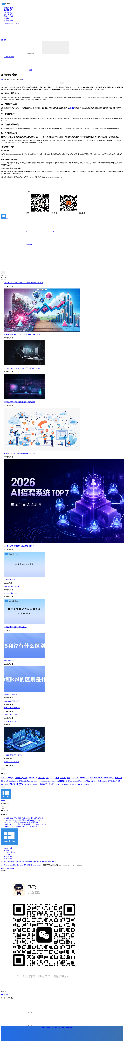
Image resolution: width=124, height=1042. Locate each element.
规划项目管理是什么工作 (11, 721)
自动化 (44, 861)
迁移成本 (82, 781)
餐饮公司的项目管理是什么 (12, 708)
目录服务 (49, 861)
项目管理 (71, 108)
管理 (75, 781)
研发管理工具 (42, 781)
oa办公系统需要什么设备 (11, 586)
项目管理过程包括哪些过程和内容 (14, 755)
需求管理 (104, 781)
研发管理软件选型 (51, 781)
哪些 (4, 781)
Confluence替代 (7, 778)
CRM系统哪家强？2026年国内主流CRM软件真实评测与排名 (22, 820)
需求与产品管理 (8, 16)
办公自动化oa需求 (9, 579)
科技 (23, 79)
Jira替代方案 (7, 12)
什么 (118, 778)
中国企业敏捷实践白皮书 (11, 23)
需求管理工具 (114, 781)
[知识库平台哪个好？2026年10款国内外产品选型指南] (42, 450)
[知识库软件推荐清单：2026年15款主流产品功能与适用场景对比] (42, 331)
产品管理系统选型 (97, 778)
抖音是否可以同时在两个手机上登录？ (15, 627)
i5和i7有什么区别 (9, 660)
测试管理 (33, 861)
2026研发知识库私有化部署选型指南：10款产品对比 (19, 402)
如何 (10, 781)
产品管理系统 (84, 778)
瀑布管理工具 (25, 781)
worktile (3, 79)
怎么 (16, 781)
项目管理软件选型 (81, 784)
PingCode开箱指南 (9, 852)
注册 (5, 40)
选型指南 (93, 780)
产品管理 (15, 861)
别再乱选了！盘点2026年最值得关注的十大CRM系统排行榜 (21, 826)
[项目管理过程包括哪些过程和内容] (24, 752)
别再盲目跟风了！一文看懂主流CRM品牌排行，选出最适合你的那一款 (25, 824)
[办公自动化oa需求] (24, 576)
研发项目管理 (8, 10)
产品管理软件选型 (109, 778)
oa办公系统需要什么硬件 (11, 593)
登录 (2, 40)
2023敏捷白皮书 (8, 848)
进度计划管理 (8, 14)
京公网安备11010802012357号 (22, 865)
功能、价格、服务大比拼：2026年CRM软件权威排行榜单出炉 (22, 822)
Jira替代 (21, 778)
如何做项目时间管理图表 (11, 714)
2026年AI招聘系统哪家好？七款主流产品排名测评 (19, 546)
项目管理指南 (8, 858)
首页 (9, 57)
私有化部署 (65, 781)
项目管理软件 (66, 784)
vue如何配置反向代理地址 (11, 701)
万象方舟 (54, 861)
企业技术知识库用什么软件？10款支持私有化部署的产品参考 (22, 368)
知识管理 (6, 18)
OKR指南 (7, 854)
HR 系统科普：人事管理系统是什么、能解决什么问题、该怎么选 (23, 283)
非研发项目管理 (8, 8)
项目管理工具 (32, 784)
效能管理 (27, 861)
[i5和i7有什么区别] (24, 657)
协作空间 (38, 861)
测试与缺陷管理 (8, 20)
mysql (52, 778)
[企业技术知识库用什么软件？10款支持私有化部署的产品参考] (24, 365)
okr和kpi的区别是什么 (10, 694)
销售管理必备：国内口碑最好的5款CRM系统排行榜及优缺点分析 (23, 818)
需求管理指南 (8, 856)
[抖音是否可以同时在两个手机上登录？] (24, 623)
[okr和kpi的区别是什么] (24, 691)
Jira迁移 (43, 778)
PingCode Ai (7, 22)
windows (76, 778)
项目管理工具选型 (49, 784)
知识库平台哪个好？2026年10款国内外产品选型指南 (19, 453)
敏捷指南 (6, 850)
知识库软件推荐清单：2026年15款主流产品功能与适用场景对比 (23, 334)
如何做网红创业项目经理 (11, 762)
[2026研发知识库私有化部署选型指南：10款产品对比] (24, 398)
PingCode (63, 777)
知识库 (34, 781)
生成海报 (29, 244)
